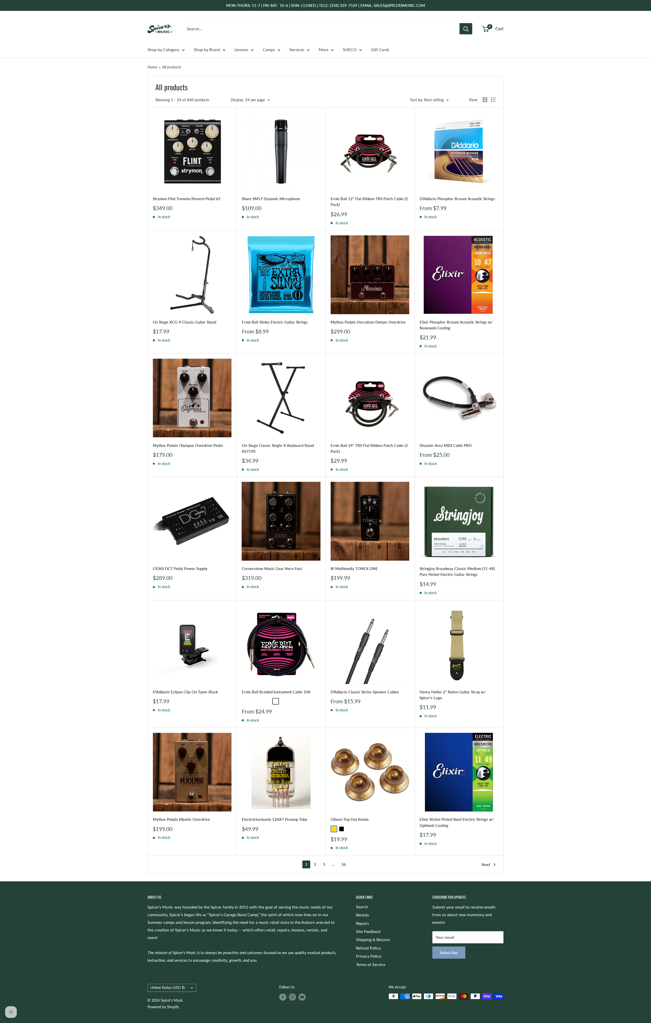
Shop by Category (163, 49)
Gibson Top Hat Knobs (350, 819)
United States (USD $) (167, 988)
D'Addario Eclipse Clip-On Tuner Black (185, 692)
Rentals (362, 914)
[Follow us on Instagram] (292, 996)
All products (171, 67)
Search (362, 906)
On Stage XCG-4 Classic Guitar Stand (184, 322)
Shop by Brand (207, 49)
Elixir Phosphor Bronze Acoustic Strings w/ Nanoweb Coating (456, 325)
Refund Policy (368, 947)
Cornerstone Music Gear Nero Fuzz (272, 568)
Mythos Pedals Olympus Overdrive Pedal (188, 445)
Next (486, 864)
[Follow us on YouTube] (302, 996)
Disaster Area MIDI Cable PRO (446, 445)
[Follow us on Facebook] (282, 996)
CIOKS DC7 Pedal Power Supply (180, 568)
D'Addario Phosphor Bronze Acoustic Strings (457, 198)
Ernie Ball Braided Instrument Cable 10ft (276, 692)
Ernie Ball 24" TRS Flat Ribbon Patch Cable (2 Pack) (369, 448)
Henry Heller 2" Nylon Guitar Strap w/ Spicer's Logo (453, 695)
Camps (269, 49)
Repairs (362, 923)
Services (296, 49)
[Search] (466, 28)
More (323, 49)
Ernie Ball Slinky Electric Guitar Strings (275, 322)
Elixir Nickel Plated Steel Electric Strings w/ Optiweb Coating (457, 822)
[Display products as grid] (485, 99)
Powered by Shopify (163, 1007)
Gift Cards (380, 49)
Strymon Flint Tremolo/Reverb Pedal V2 (186, 198)
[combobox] (321, 28)
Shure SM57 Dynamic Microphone (271, 198)
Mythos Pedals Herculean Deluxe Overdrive (368, 322)
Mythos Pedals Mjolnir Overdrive (181, 819)
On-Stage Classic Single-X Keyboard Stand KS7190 (278, 448)
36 (343, 864)
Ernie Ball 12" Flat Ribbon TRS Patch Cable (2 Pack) (369, 201)
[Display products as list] (493, 99)
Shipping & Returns (373, 939)
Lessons (241, 49)
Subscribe (449, 952)
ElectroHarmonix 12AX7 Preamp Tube (274, 819)
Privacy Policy (368, 956)
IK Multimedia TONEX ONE (354, 568)
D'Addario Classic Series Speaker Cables (365, 692)
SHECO (350, 49)
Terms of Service (370, 964)
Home (152, 67)
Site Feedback (368, 931)
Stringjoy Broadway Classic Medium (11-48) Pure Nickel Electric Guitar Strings (457, 571)
